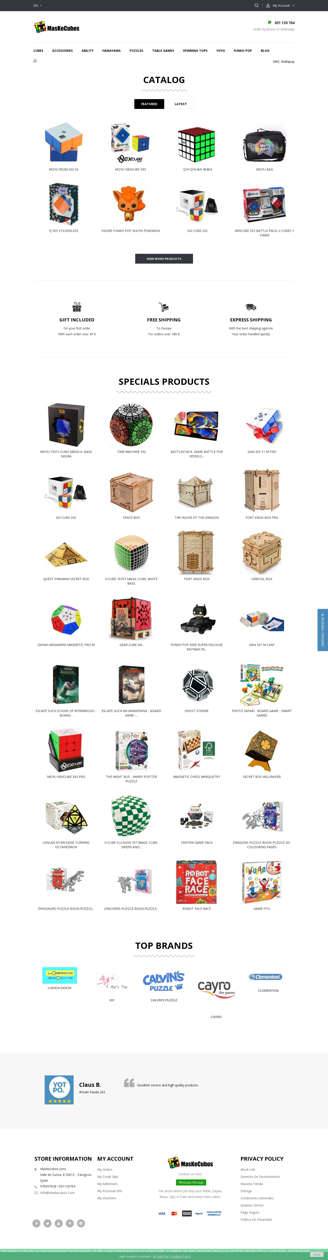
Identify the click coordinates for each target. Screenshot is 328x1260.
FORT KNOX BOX (196, 579)
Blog (265, 50)
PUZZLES (136, 50)
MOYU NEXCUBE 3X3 (130, 169)
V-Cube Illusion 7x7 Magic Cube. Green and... (131, 844)
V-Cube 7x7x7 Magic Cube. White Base (131, 581)
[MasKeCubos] (56, 26)
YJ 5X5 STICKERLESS (63, 231)
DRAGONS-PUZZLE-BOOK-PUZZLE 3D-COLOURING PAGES (262, 844)
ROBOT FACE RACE (197, 908)
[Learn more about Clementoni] (268, 976)
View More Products (164, 259)
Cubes (38, 50)
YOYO (220, 50)
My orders (104, 1169)
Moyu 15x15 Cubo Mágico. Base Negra (66, 454)
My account (115, 1158)
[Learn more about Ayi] (112, 981)
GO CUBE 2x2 (197, 231)
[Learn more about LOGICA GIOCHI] (59, 975)
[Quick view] (68, 142)
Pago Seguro (250, 1212)
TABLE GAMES (163, 50)
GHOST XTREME (197, 711)
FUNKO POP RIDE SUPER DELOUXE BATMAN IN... (196, 647)
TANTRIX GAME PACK (197, 842)
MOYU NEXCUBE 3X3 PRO (66, 777)
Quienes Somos (252, 1205)
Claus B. (90, 1084)
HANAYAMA (111, 50)
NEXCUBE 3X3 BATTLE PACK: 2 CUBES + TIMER (264, 233)
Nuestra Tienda (252, 1184)
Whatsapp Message (191, 1182)
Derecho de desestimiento (260, 1177)
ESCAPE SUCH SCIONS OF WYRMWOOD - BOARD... (66, 713)
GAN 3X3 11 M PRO (262, 452)
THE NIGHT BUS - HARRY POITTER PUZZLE (131, 779)
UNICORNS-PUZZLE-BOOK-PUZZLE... (131, 908)
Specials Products (164, 381)
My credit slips (107, 1177)
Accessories (62, 50)
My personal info (109, 1191)
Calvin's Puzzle (164, 1000)
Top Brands (164, 945)
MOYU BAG (264, 169)
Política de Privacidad (256, 1219)
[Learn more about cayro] (216, 990)
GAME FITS (262, 908)
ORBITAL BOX (261, 579)
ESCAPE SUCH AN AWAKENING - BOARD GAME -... (131, 713)
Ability (87, 50)
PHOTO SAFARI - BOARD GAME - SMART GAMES (262, 713)
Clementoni (268, 990)
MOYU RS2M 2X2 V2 (63, 169)
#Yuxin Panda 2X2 (92, 1092)
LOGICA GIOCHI (59, 988)
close (317, 1254)
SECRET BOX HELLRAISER (262, 777)
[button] (323, 630)
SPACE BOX (131, 517)
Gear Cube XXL (131, 645)
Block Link (248, 1169)
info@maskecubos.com (57, 1193)
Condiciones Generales (257, 1198)
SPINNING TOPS (195, 50)
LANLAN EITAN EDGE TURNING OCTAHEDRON (66, 844)
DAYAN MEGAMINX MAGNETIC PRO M (66, 645)
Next (271, 62)
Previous (57, 62)
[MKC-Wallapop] (164, 62)
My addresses (107, 1184)
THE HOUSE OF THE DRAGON (197, 517)
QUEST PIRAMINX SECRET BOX (66, 579)
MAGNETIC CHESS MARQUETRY (196, 777)
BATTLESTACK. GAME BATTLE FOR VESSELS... (197, 454)
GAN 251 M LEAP (261, 645)
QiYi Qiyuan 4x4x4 (197, 169)
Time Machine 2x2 (131, 452)
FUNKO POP (243, 50)
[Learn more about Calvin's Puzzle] (164, 981)
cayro (216, 1017)
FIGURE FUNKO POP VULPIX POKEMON (130, 231)
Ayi (112, 1000)
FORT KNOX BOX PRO (262, 517)
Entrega (246, 1191)
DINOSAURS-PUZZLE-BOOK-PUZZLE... (66, 908)
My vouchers (106, 1198)
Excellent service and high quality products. (168, 1085)
